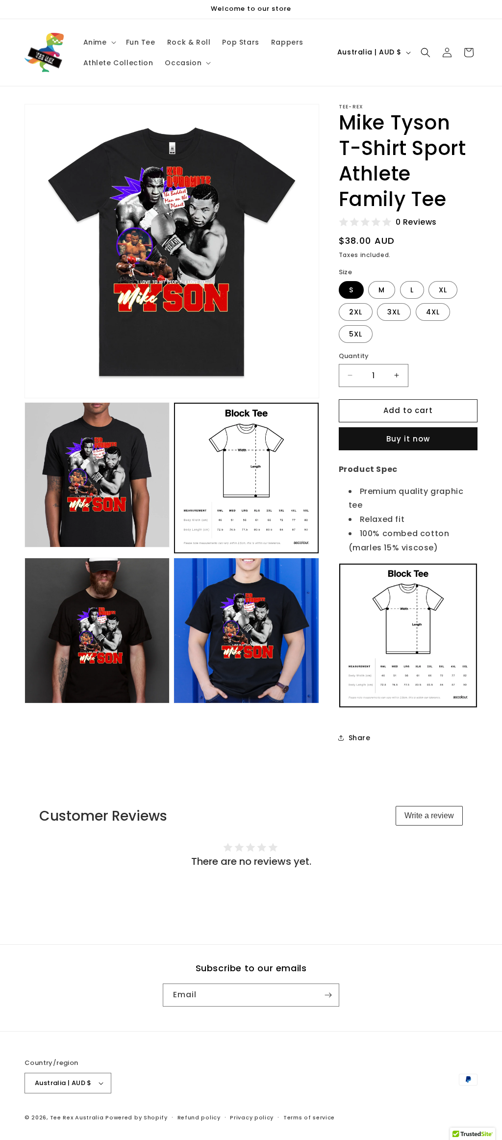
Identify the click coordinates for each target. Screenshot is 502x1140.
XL (443, 290)
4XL (433, 312)
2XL (355, 312)
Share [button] (360, 738)
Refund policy (199, 1117)
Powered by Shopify (136, 1117)
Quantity (354, 356)
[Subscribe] (328, 995)
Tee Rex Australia (77, 1117)
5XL (355, 334)
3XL (394, 312)
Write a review (429, 815)
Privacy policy (252, 1117)
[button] (98, 42)
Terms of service (309, 1117)
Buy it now (408, 439)
